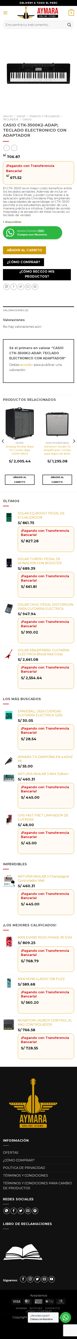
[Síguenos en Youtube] (51, 1279)
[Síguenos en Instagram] (30, 1279)
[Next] (73, 449)
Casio (27, 119)
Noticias (36, 1308)
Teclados (10, 119)
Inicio (8, 116)
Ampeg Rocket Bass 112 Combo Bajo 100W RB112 (20, 450)
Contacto (52, 1308)
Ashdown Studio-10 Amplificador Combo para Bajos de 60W (57, 450)
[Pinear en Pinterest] (35, 286)
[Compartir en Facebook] (13, 286)
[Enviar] (69, 24)
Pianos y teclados (44, 116)
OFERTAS (10, 1152)
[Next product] (6, 148)
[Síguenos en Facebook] (23, 1279)
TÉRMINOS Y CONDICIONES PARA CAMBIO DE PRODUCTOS (37, 1185)
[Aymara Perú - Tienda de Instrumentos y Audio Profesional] (39, 13)
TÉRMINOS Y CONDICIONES (25, 1175)
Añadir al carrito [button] (19, 479)
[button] (5, 13)
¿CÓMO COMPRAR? (19, 1160)
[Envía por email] (28, 286)
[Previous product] (14, 148)
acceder (26, 365)
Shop (21, 116)
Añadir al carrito (24, 250)
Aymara (21, 1308)
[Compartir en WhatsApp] (6, 286)
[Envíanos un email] (44, 1279)
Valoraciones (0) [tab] (15, 310)
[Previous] (3, 449)
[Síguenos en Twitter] (37, 1279)
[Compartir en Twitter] (21, 286)
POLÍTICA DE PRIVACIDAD (24, 1168)
